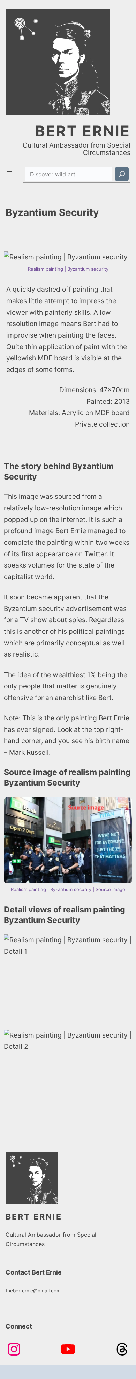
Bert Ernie (82, 131)
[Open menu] (10, 174)
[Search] (122, 174)
